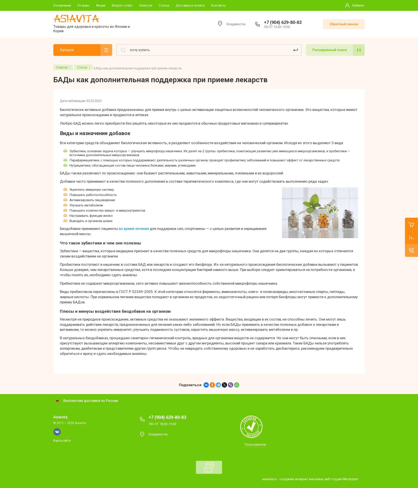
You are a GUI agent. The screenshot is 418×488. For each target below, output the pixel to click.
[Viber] (230, 385)
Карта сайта (62, 440)
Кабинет (358, 5)
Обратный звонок (344, 24)
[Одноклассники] (212, 385)
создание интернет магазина (301, 479)
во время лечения (134, 228)
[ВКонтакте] (206, 385)
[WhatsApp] (236, 385)
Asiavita (76, 18)
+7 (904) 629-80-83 (283, 22)
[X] (224, 385)
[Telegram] (218, 385)
